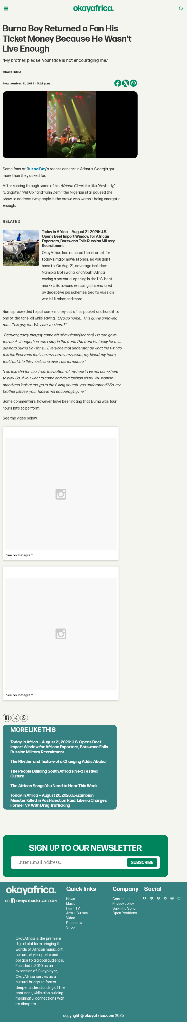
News (70, 899)
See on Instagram (19, 555)
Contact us (121, 899)
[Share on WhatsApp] (133, 83)
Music (70, 904)
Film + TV (73, 908)
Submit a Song (124, 908)
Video (70, 918)
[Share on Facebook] (118, 83)
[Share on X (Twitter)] (125, 83)
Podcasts (74, 923)
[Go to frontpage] (93, 8)
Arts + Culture (77, 913)
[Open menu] (6, 9)
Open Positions (124, 913)
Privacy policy (123, 904)
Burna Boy (36, 169)
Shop (70, 927)
